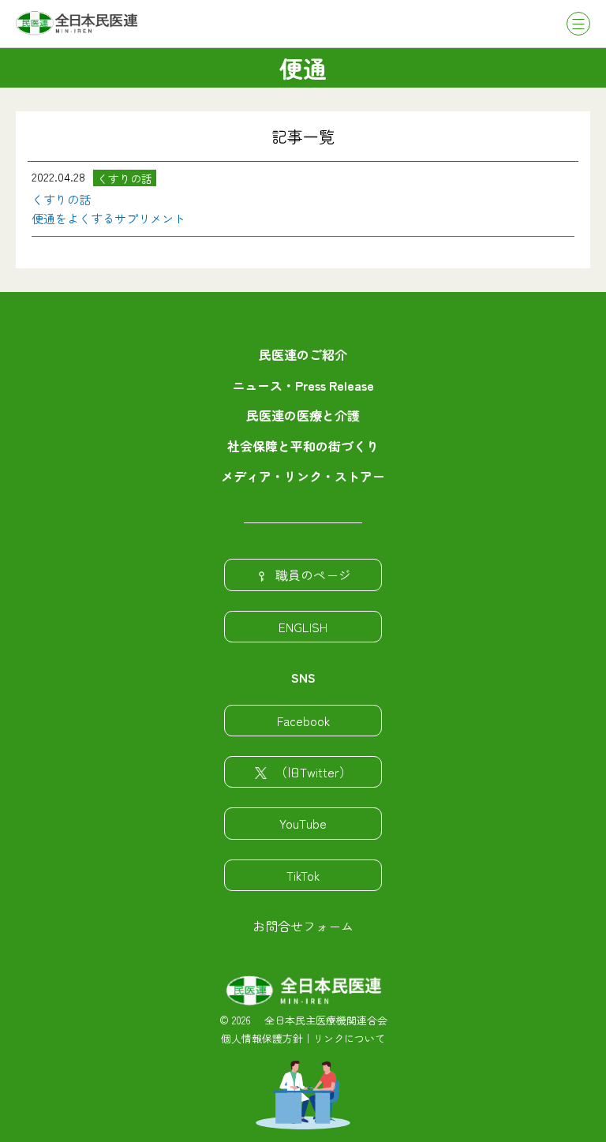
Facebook (303, 720)
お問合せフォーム (303, 925)
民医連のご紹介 (303, 354)
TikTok (303, 875)
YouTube (303, 823)
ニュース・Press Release (303, 385)
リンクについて (349, 1038)
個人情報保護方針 (262, 1038)
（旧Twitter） (313, 771)
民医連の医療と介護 (303, 415)
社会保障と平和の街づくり (303, 445)
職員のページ (313, 574)
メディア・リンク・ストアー (303, 475)
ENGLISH (303, 626)
